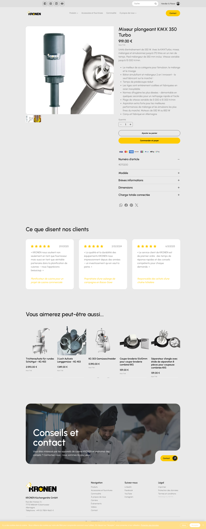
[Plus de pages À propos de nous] (135, 13)
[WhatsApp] (120, 205)
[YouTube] (62, 3)
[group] (103, 352)
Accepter (195, 525)
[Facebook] (44, 3)
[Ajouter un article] (130, 124)
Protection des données (150, 525)
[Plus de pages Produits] (77, 13)
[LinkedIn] (56, 3)
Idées (184, 525)
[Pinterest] (131, 205)
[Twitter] (136, 205)
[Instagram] (50, 3)
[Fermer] (203, 525)
